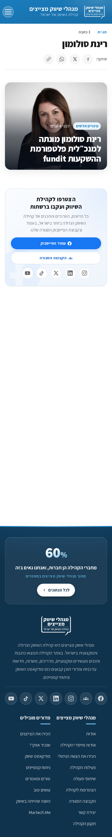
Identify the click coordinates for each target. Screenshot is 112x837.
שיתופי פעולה (84, 778)
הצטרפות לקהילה (81, 790)
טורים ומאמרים (38, 778)
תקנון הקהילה (84, 823)
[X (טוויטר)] (41, 698)
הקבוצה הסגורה (53, 257)
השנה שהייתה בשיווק (33, 801)
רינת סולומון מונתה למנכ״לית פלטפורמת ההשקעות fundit (65, 148)
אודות (91, 734)
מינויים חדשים (87, 126)
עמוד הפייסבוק (53, 243)
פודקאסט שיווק (37, 756)
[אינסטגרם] (84, 273)
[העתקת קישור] (48, 59)
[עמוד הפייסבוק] (101, 698)
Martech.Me (39, 812)
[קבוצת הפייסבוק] (86, 698)
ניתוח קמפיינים (38, 767)
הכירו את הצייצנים (35, 734)
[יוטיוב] (27, 273)
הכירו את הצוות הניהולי (77, 756)
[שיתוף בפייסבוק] (87, 59)
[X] (56, 273)
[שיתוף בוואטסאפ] (61, 59)
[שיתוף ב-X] (74, 59)
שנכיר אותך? (40, 745)
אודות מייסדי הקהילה (78, 745)
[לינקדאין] (70, 273)
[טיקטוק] (41, 273)
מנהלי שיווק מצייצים (53, 9)
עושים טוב (42, 790)
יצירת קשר (87, 812)
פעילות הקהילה (83, 767)
